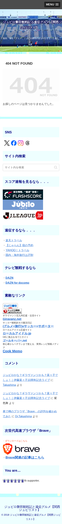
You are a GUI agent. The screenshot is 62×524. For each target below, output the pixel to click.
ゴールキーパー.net (15, 340)
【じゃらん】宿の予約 (19, 245)
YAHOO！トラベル (17, 250)
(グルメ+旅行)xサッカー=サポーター (28, 326)
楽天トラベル (14, 240)
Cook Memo (12, 351)
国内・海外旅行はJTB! (19, 255)
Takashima (9, 384)
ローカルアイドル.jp (17, 333)
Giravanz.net (12, 319)
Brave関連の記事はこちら (25, 457)
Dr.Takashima (23, 416)
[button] (56, 167)
